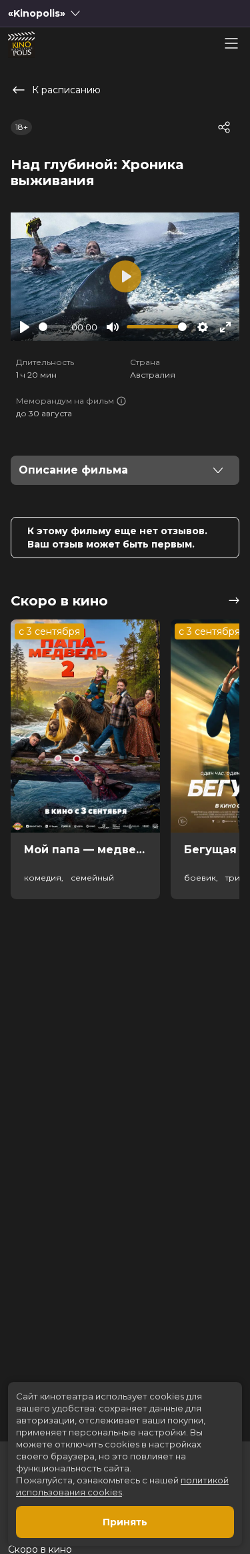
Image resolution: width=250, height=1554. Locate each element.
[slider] (52, 326)
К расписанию (66, 90)
